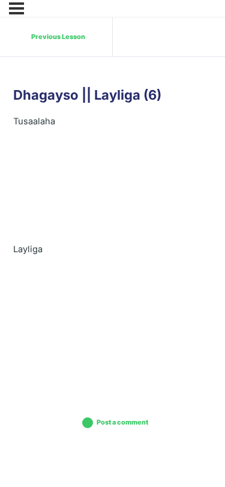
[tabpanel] (112, 241)
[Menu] (16, 8)
